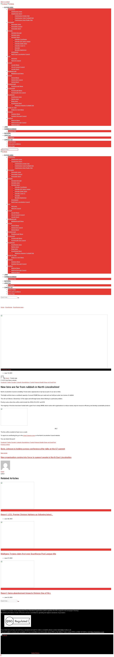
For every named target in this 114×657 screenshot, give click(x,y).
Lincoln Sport (15, 69)
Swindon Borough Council (18, 116)
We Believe (11, 137)
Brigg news (14, 101)
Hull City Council (16, 61)
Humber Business (10, 129)
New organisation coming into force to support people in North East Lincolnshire (36, 457)
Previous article (5, 444)
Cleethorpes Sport (16, 14)
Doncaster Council (16, 26)
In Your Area (8, 7)
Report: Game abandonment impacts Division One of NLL (26, 593)
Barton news (15, 99)
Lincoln (10, 63)
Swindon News (15, 114)
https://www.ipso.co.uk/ (97, 632)
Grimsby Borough (16, 33)
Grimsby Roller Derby (21, 43)
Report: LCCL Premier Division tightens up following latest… (27, 514)
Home (2, 307)
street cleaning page (29, 435)
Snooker (17, 48)
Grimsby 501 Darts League (22, 41)
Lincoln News (15, 65)
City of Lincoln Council (18, 67)
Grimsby (10, 31)
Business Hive (12, 131)
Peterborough (12, 84)
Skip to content (5, 2)
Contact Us (8, 139)
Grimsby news (15, 35)
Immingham (14, 52)
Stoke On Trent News (17, 110)
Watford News (15, 120)
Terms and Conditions (14, 144)
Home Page (11, 146)
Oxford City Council (17, 80)
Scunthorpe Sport (16, 103)
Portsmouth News (16, 90)
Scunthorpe (11, 95)
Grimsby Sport (15, 37)
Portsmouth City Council (18, 93)
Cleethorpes (11, 9)
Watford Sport (15, 125)
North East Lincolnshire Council (20, 54)
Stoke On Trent (12, 107)
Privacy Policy (12, 142)
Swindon (10, 112)
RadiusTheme (35, 653)
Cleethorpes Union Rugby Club (24, 20)
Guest (2, 471)
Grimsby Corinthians (21, 39)
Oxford (10, 75)
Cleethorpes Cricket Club (22, 16)
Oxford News (15, 78)
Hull (9, 56)
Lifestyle (7, 135)
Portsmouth (11, 88)
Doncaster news (16, 24)
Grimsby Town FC (20, 46)
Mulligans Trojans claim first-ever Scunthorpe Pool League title (28, 554)
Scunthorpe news (16, 97)
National (7, 133)
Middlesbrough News (17, 73)
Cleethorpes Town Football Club (24, 18)
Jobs (6, 127)
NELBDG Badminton (20, 50)
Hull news (14, 58)
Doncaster (11, 22)
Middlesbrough (12, 71)
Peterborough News (17, 86)
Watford (10, 118)
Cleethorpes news (16, 11)
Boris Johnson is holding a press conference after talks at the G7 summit (33, 449)
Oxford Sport (15, 82)
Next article (4, 453)
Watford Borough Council (18, 122)
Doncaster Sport (16, 29)
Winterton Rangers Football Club (24, 105)
